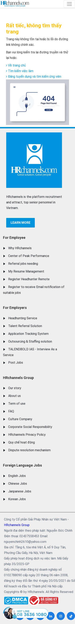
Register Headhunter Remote (29, 279)
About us (14, 396)
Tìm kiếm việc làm (20, 71)
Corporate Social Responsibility (30, 427)
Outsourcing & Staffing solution (30, 341)
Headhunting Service (22, 318)
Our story (14, 388)
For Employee (14, 237)
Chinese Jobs (17, 483)
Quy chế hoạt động (21, 442)
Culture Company (20, 419)
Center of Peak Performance (28, 256)
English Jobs (17, 476)
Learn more (20, 223)
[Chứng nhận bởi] (43, 600)
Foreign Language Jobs (22, 465)
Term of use (16, 403)
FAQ (11, 411)
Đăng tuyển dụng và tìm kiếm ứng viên (34, 76)
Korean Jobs (17, 499)
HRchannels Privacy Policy (27, 435)
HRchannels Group (18, 378)
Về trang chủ (16, 65)
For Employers (15, 308)
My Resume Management (26, 271)
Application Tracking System (28, 334)
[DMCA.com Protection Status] (16, 599)
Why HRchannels (20, 248)
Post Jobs (15, 362)
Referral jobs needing (23, 264)
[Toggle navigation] (69, 4)
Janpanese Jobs (19, 491)
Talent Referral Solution (25, 326)
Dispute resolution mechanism (29, 450)
